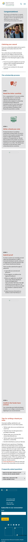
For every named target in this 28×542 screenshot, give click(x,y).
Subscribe (5, 519)
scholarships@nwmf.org (9, 461)
